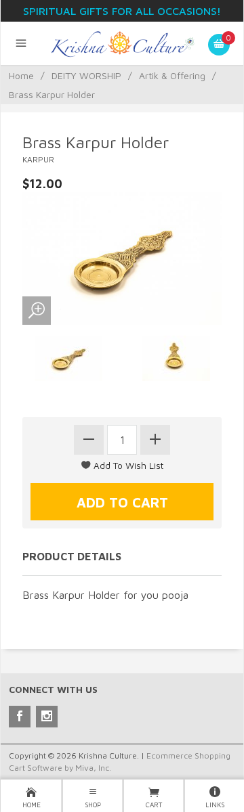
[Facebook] (19, 716)
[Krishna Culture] (122, 43)
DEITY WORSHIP (86, 75)
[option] (68, 358)
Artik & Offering (172, 75)
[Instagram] (47, 716)
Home (21, 75)
